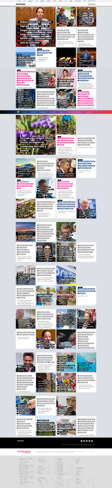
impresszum (88, 444)
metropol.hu (78, 460)
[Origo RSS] (92, 441)
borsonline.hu (60, 484)
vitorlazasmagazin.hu (61, 474)
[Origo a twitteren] (84, 441)
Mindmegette (30, 1)
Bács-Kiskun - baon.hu (24, 460)
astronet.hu (59, 460)
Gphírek (60, 1)
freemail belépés (91, 4)
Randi (71, 1)
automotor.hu (60, 462)
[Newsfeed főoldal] (20, 441)
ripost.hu (78, 458)
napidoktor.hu (60, 468)
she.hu (77, 463)
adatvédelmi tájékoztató (66, 444)
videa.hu (78, 473)
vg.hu (39, 479)
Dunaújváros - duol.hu (24, 468)
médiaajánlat (92, 444)
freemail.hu (78, 470)
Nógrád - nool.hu (23, 479)
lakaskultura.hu (60, 464)
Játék (84, 1)
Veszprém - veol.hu (42, 460)
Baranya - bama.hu (24, 462)
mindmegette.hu (60, 470)
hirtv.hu (39, 471)
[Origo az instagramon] (87, 441)
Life (24, 1)
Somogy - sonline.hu (24, 480)
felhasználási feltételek (75, 444)
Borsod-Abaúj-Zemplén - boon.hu (26, 465)
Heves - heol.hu (23, 474)
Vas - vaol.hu (41, 458)
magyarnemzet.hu (42, 468)
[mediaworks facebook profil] (90, 452)
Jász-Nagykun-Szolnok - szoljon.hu (27, 476)
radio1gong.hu (79, 481)
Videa (37, 1)
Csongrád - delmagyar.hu (25, 467)
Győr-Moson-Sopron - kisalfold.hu (27, 471)
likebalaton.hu (60, 467)
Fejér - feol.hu (22, 470)
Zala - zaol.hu (41, 461)
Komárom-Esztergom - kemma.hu (27, 477)
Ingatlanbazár (78, 1)
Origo (20, 1)
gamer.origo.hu (60, 465)
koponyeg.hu (78, 471)
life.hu (77, 461)
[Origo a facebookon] (81, 441)
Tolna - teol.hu (23, 484)
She (65, 1)
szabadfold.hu (41, 470)
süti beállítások (82, 444)
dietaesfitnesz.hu (60, 473)
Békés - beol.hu (23, 464)
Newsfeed (42, 1)
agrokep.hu (40, 481)
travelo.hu (59, 471)
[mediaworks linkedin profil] (93, 452)
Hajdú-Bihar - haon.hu (24, 473)
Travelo (54, 1)
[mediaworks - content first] (24, 452)
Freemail (48, 1)
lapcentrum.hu (79, 474)
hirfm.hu (77, 483)
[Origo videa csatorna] (89, 441)
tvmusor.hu (59, 477)
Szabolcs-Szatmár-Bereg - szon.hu (27, 482)
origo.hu (40, 473)
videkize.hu (59, 476)
